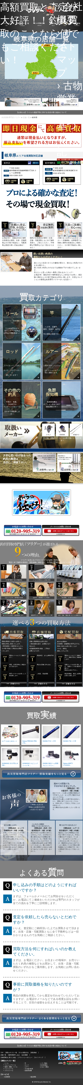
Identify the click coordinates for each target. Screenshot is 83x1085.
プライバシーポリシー (25, 1057)
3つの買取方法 (24, 1052)
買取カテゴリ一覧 (11, 1052)
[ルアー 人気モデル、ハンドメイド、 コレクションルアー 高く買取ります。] (61, 344)
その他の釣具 (29, 1069)
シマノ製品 (43, 1063)
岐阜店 (35, 73)
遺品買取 (33, 1077)
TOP (2, 1052)
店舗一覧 (3, 1055)
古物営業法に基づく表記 (8, 1057)
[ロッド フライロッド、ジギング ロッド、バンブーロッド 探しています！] (21, 344)
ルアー (27, 1067)
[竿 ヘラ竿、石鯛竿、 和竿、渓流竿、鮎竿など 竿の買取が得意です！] (61, 305)
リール (12, 313)
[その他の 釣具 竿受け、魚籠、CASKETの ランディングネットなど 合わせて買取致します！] (21, 383)
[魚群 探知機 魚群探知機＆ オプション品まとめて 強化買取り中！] (61, 383)
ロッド (27, 1065)
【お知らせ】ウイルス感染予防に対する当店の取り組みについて (41, 112)
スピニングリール (8, 317)
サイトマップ (39, 1057)
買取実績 (34, 1052)
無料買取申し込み (14, 1055)
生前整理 (7, 1077)
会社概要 (25, 1055)
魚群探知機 (28, 1070)
